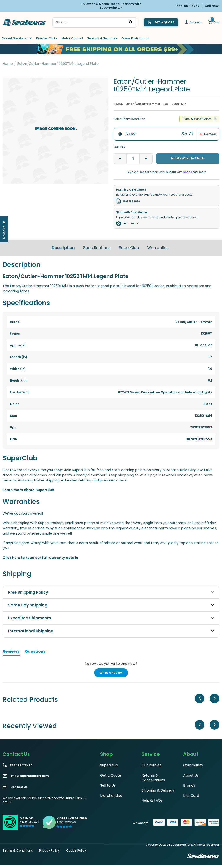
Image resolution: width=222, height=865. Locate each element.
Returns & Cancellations (153, 778)
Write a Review (114, 673)
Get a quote (131, 201)
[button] (29, 824)
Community (193, 765)
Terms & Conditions (18, 850)
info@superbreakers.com (29, 776)
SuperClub (129, 247)
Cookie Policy (76, 850)
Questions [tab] (35, 652)
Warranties (158, 247)
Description (63, 247)
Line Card (191, 795)
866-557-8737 (21, 765)
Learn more (130, 223)
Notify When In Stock (187, 158)
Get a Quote (110, 775)
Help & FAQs (152, 800)
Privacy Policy (49, 850)
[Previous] (199, 698)
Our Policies (151, 765)
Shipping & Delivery (158, 790)
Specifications (97, 247)
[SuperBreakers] (24, 22)
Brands (189, 785)
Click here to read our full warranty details (40, 557)
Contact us (18, 787)
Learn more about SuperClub (28, 489)
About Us (191, 775)
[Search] (131, 22)
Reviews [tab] (11, 652)
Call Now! (212, 5)
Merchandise (111, 795)
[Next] (214, 698)
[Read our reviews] (64, 822)
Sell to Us (108, 785)
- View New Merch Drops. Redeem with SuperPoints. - (111, 6)
